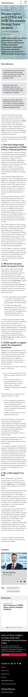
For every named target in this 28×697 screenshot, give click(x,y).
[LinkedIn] (21, 581)
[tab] (8, 627)
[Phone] (17, 581)
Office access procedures (8, 684)
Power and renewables (13, 591)
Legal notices (5, 674)
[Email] (24, 581)
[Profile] (14, 561)
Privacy (3, 667)
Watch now (5, 654)
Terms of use (5, 670)
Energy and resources (13, 588)
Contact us (5, 663)
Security (3, 677)
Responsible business (7, 680)
